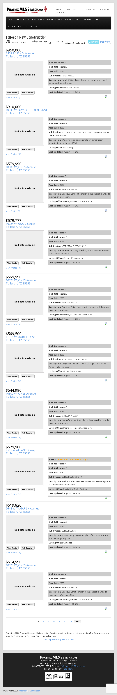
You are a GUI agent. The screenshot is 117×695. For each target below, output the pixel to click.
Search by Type (72, 20)
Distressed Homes (92, 20)
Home (58, 9)
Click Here (68, 669)
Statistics (104, 9)
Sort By (59, 41)
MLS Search (22, 20)
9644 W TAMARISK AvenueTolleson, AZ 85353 (22, 510)
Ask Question (27, 92)
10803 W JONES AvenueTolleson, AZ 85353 (21, 168)
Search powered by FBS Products (58, 639)
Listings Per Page (38, 41)
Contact (60, 12)
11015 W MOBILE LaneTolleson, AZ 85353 (20, 338)
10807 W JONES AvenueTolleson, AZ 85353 (21, 395)
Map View (105, 41)
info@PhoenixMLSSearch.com (72, 666)
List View (93, 41)
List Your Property (34, 26)
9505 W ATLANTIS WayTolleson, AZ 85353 (20, 451)
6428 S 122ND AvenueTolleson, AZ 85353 (20, 54)
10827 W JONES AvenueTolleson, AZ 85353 (21, 281)
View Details (12, 92)
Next (77, 621)
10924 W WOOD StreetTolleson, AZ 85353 (20, 225)
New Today (71, 9)
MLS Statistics (14, 26)
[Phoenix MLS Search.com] (27, 10)
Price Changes (88, 9)
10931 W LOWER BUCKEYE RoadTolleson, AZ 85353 (26, 111)
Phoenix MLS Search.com (29, 690)
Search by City (53, 20)
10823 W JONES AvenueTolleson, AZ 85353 (21, 566)
